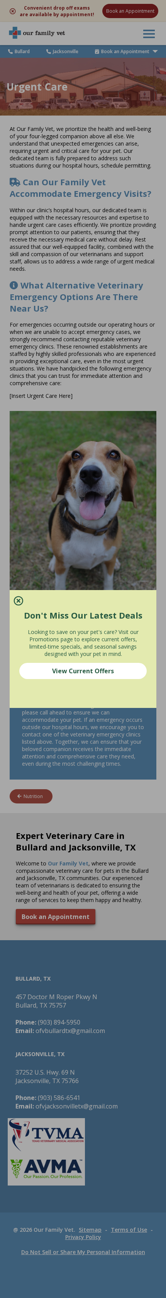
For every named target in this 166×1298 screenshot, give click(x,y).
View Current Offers (83, 671)
